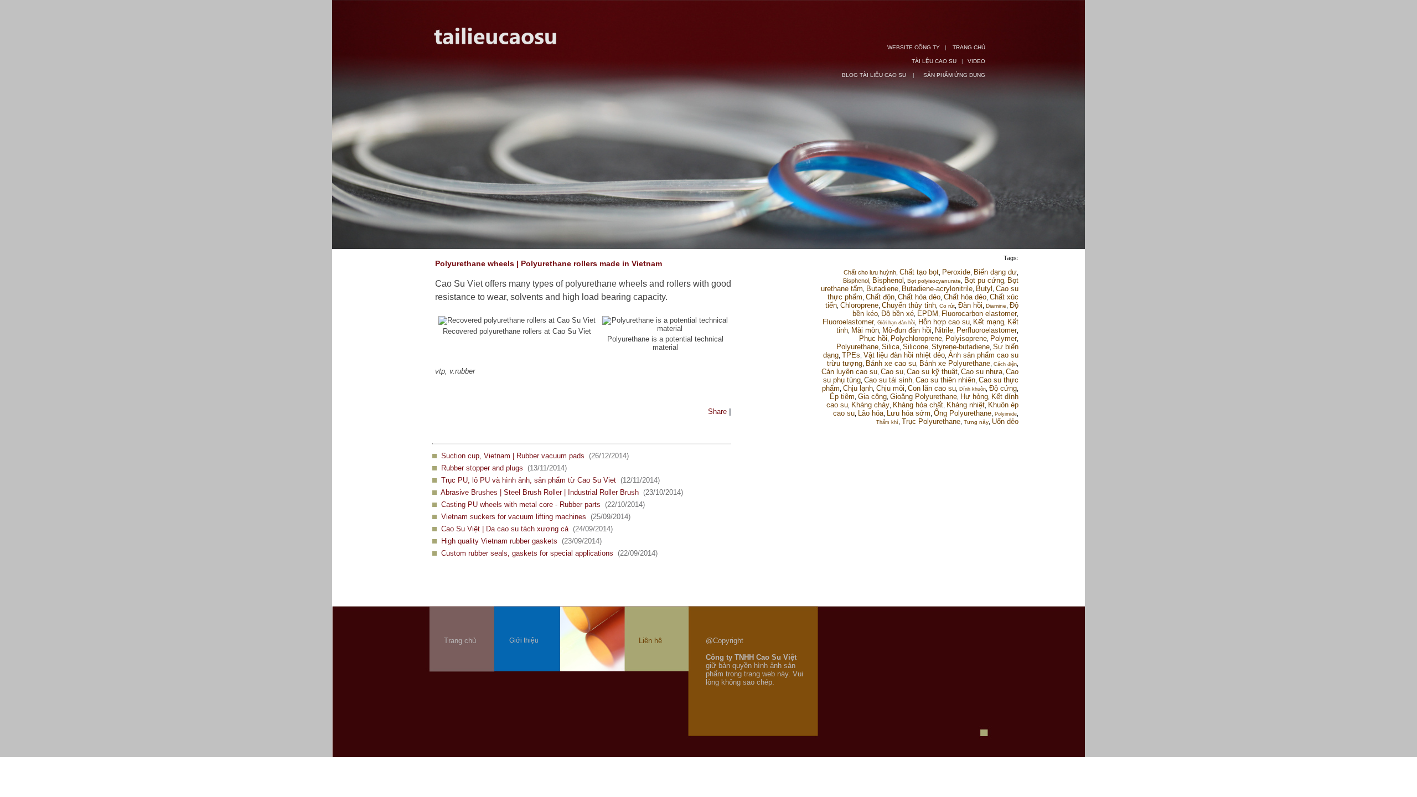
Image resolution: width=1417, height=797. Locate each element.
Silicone (915, 347)
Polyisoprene (966, 338)
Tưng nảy (976, 422)
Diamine (996, 306)
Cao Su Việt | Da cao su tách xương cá (504, 529)
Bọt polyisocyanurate (934, 281)
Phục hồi (873, 338)
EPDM (927, 313)
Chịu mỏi (890, 388)
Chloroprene (859, 305)
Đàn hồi (970, 305)
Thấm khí (887, 422)
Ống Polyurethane (962, 413)
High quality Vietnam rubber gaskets (499, 541)
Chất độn (880, 297)
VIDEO (976, 61)
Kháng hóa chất (918, 405)
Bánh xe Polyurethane (954, 363)
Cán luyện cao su (849, 372)
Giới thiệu (524, 640)
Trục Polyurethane (931, 421)
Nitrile (944, 330)
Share (717, 411)
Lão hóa (870, 413)
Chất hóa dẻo (919, 297)
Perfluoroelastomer (986, 330)
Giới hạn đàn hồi (896, 322)
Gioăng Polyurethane (923, 396)
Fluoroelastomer (848, 322)
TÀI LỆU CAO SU (934, 61)
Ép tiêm (842, 396)
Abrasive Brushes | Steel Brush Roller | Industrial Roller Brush (540, 492)
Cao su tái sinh (888, 380)
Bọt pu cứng (984, 280)
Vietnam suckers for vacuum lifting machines (513, 517)
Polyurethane (857, 347)
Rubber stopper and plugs (482, 468)
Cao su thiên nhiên (945, 380)
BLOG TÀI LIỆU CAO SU (875, 75)
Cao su (892, 372)
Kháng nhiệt (966, 405)
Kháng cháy (870, 405)
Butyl (984, 288)
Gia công (872, 396)
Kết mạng (988, 322)
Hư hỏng (974, 396)
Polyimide (1006, 414)
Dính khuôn (972, 389)
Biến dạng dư (995, 272)
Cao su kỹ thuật (932, 372)
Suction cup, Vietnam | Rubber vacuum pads (513, 456)
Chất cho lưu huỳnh (870, 272)
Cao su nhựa (981, 372)
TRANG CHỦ (969, 47)
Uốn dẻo (1005, 421)
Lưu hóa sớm (908, 413)
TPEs (851, 355)
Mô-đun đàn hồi (907, 330)
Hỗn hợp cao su (944, 322)
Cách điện (1005, 364)
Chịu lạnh (858, 388)
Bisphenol (856, 280)
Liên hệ (650, 640)
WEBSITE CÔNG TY (913, 47)
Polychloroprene (916, 338)
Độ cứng (1003, 388)
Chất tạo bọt (919, 272)
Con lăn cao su (932, 388)
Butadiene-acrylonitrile (937, 288)
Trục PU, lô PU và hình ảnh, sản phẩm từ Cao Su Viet (528, 480)
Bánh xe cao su (891, 363)
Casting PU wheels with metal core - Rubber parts (521, 504)
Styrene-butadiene (961, 347)
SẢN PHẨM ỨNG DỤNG (954, 75)
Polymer (1003, 338)
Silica (890, 347)
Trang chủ (460, 640)
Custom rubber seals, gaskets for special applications (527, 553)
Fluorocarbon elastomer (979, 313)
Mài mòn (865, 330)
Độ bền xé (897, 313)
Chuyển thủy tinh (909, 305)
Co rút (947, 306)
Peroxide (956, 272)
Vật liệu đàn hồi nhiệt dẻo (904, 355)
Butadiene (882, 288)
